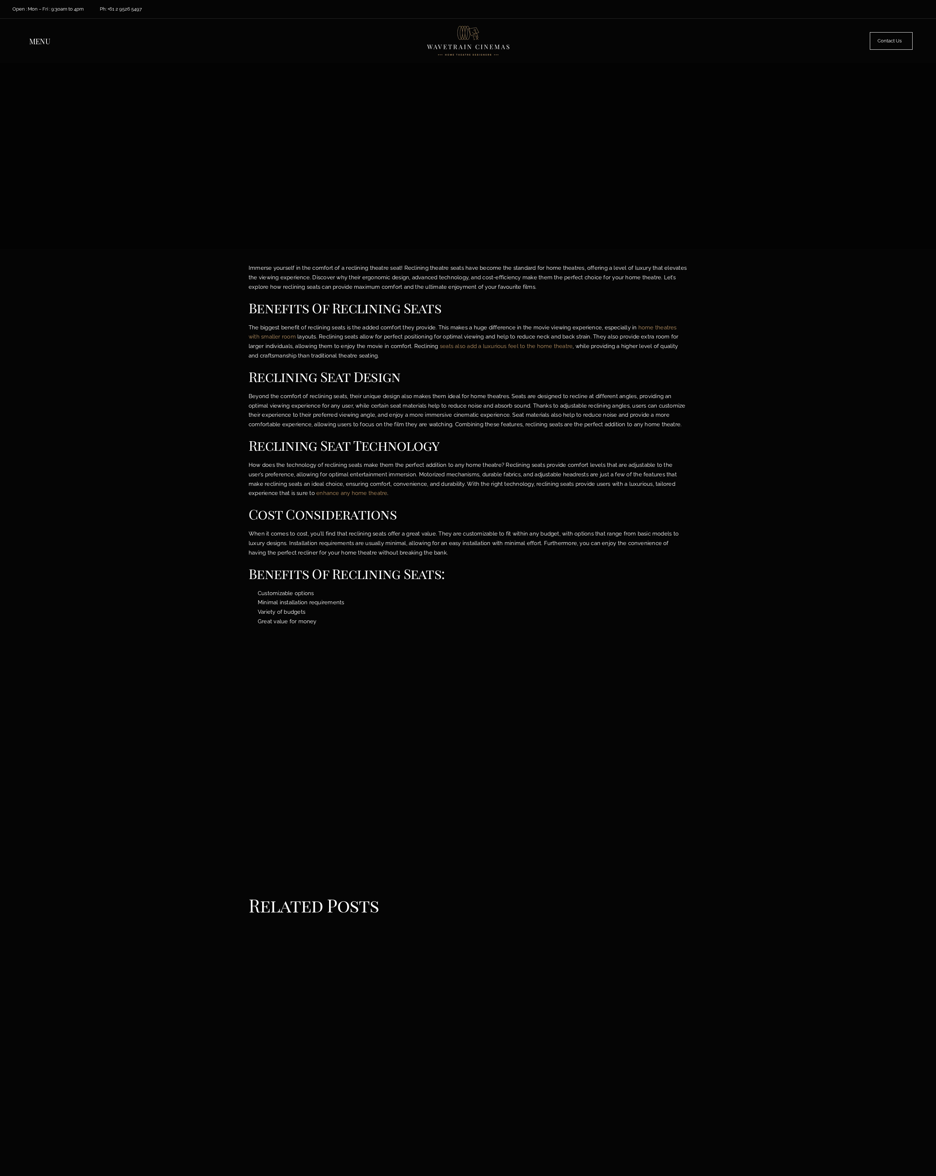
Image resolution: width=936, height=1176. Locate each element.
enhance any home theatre (351, 493)
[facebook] (882, 9)
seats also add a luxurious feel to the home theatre (506, 346)
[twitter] (893, 9)
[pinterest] (914, 9)
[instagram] (903, 9)
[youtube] (925, 9)
